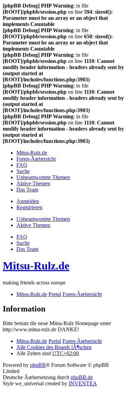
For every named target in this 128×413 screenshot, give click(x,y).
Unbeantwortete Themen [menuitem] (43, 177)
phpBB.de (82, 377)
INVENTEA (83, 383)
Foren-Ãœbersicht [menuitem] (36, 159)
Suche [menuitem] (23, 171)
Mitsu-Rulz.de (36, 265)
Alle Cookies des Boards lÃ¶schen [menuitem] (53, 347)
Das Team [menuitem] (27, 189)
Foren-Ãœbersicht (82, 341)
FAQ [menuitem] (21, 165)
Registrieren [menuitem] (29, 207)
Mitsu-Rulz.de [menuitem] (31, 153)
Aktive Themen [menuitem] (33, 183)
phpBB (38, 365)
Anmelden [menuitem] (27, 201)
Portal (54, 294)
